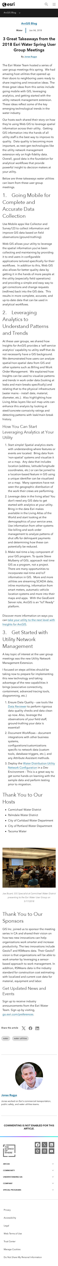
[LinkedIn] (51, 1145)
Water (19, 30)
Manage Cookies (12, 1249)
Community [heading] (9, 1170)
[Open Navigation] (54, 4)
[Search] (46, 4)
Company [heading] (7, 1183)
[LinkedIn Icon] (37, 1029)
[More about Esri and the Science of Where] (9, 1151)
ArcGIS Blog (10, 12)
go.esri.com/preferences (17, 1014)
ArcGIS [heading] (6, 1164)
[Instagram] (44, 1151)
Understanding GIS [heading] (12, 1177)
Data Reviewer (17, 706)
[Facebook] (37, 1145)
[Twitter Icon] (24, 1029)
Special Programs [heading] (12, 1190)
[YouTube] (51, 1151)
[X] (44, 1145)
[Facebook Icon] (30, 1029)
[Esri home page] (8, 4)
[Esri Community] (37, 1151)
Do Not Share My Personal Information (23, 1257)
